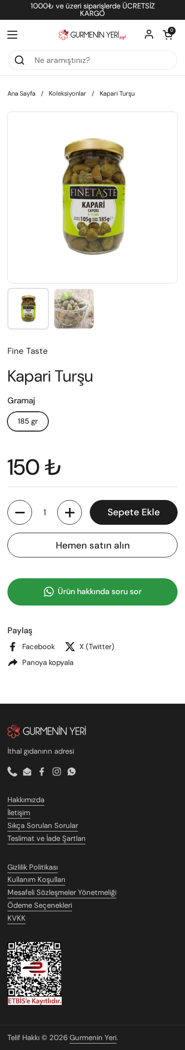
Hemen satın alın (93, 545)
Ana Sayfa (21, 93)
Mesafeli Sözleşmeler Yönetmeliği (61, 892)
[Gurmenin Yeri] (92, 34)
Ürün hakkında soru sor (100, 591)
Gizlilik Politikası (32, 867)
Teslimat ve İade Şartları (46, 838)
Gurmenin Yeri (93, 1038)
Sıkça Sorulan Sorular (42, 825)
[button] (168, 35)
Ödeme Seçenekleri (39, 905)
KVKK (16, 918)
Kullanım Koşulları (36, 879)
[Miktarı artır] (69, 512)
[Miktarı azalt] (19, 512)
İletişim (18, 813)
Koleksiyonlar (67, 93)
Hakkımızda (25, 800)
